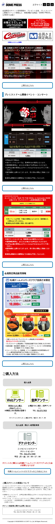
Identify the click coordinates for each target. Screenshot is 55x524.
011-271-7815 (42, 411)
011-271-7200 (29, 454)
